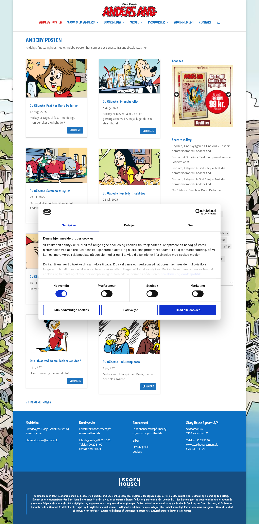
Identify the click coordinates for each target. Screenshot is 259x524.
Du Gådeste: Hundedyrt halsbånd (124, 193)
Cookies (137, 451)
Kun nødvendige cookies (71, 310)
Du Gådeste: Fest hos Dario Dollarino (54, 105)
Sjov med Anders (81, 23)
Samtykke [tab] (69, 225)
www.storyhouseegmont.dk (202, 444)
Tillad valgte (129, 310)
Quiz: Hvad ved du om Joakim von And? (55, 361)
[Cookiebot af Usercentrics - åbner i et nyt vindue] (198, 212)
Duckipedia (112, 23)
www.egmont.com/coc (87, 510)
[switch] (107, 294)
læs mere (75, 130)
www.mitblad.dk (89, 433)
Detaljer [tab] (129, 225)
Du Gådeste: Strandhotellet (120, 101)
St (187, 429)
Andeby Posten (50, 23)
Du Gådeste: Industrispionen (121, 362)
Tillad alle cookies (187, 310)
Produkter (156, 23)
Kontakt (205, 23)
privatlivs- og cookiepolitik (181, 274)
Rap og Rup (223, 246)
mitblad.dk (156, 433)
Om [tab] (190, 225)
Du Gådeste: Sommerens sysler (50, 191)
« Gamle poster (36, 402)
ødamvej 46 (196, 429)
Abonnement (184, 23)
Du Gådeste (221, 233)
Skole (134, 23)
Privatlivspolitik (140, 447)
